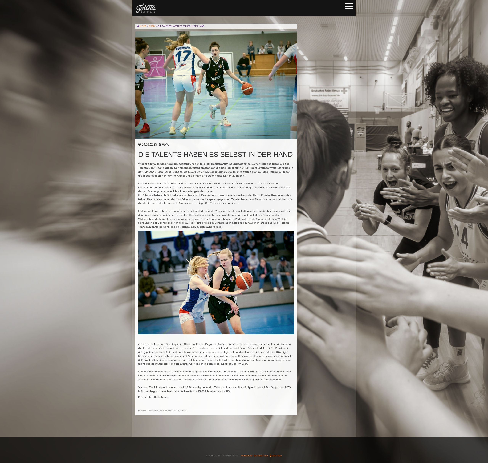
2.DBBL (144, 411)
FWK (165, 144)
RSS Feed (182, 411)
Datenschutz (261, 456)
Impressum (246, 456)
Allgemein (153, 411)
